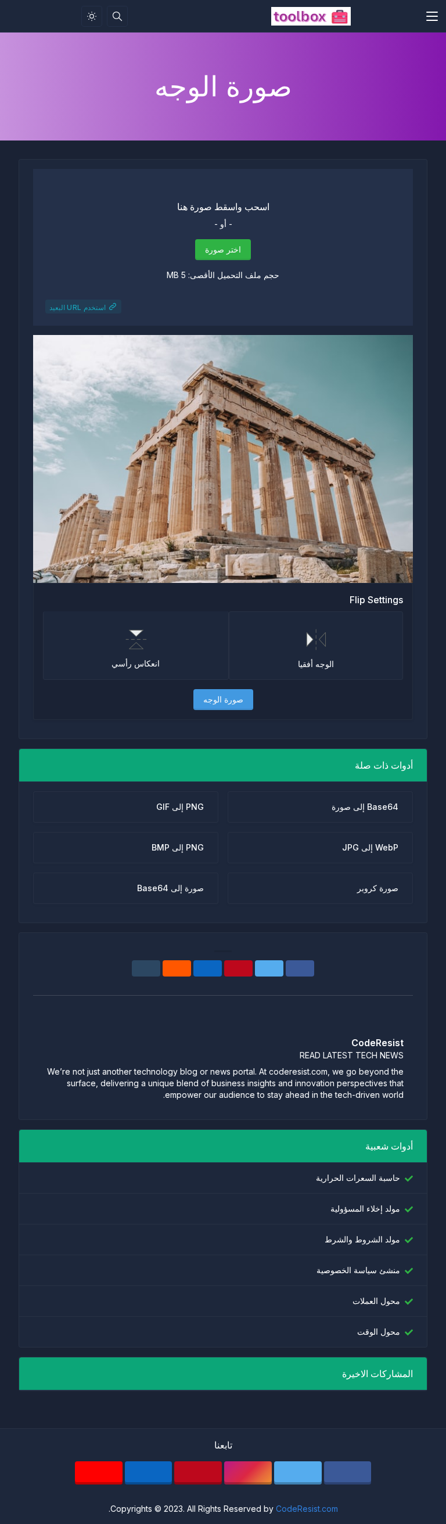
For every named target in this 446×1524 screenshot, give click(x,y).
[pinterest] (198, 1473)
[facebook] (348, 1473)
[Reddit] (177, 968)
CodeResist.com (307, 1509)
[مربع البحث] (117, 16)
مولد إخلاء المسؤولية (365, 1208)
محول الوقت (378, 1331)
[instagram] (248, 1473)
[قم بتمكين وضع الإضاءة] (91, 16)
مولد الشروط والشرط (362, 1239)
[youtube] (99, 1473)
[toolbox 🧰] (311, 16)
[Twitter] (269, 968)
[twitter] (298, 1473)
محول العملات (376, 1301)
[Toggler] (432, 16)
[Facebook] (300, 968)
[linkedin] (148, 1473)
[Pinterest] (238, 968)
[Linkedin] (207, 968)
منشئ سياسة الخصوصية (358, 1270)
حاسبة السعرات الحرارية (358, 1178)
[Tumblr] (146, 968)
